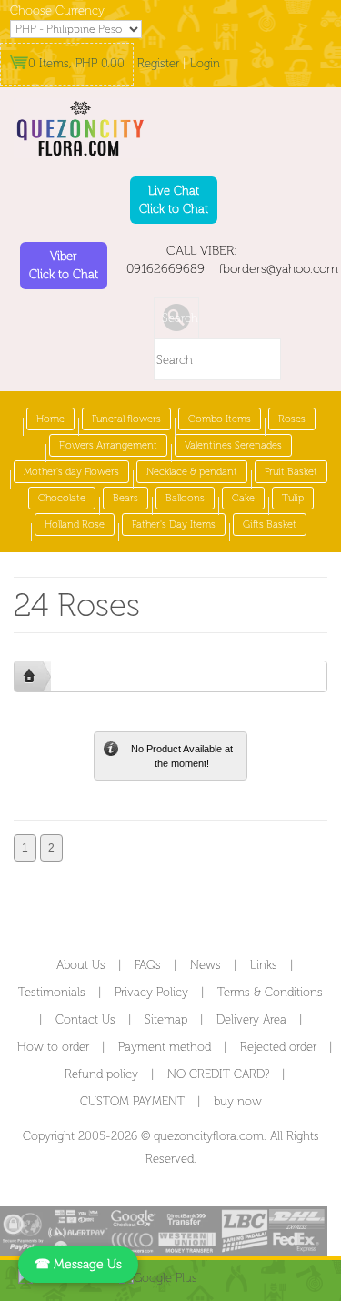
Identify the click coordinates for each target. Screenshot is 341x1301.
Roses (292, 419)
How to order (53, 1047)
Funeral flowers (126, 419)
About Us (80, 965)
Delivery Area (251, 1019)
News (205, 965)
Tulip (293, 498)
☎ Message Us (78, 1264)
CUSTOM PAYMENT (132, 1101)
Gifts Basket (269, 524)
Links (263, 965)
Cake (243, 498)
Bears (125, 498)
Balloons (185, 498)
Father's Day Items (174, 524)
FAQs (148, 965)
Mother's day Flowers (71, 472)
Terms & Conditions (270, 992)
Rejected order (278, 1047)
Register (158, 63)
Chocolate (61, 498)
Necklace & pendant (191, 472)
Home (50, 419)
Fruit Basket (291, 472)
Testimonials (51, 992)
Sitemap (166, 1019)
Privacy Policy (151, 992)
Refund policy (101, 1074)
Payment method (164, 1047)
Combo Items (219, 419)
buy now (238, 1101)
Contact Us (85, 1019)
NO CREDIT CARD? (218, 1074)
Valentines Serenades (233, 445)
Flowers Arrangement (108, 445)
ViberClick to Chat (63, 265)
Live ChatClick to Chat (173, 200)
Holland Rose (75, 524)
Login (205, 63)
